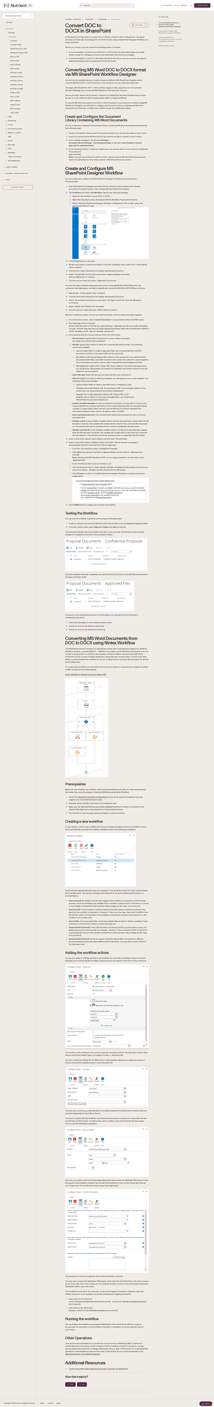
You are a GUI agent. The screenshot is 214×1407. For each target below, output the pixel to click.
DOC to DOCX (15, 65)
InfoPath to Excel (16, 85)
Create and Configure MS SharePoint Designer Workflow (170, 32)
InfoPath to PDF (16, 73)
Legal (58, 1403)
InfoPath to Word (16, 77)
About (42, 1403)
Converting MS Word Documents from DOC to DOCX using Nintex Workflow (170, 39)
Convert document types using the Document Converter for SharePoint (98, 1369)
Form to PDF (15, 97)
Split (9, 137)
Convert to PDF (16, 45)
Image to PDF (15, 105)
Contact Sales (202, 5)
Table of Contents (14, 157)
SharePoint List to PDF (18, 49)
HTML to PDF (15, 93)
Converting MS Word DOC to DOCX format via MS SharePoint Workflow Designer (170, 25)
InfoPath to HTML (16, 89)
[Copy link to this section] (62, 72)
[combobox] (147, 25)
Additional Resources (166, 46)
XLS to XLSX (14, 69)
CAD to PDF (14, 113)
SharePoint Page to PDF (19, 53)
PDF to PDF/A (15, 101)
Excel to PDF (14, 61)
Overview (9, 22)
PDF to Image (15, 109)
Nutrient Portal (18, 187)
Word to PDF (15, 57)
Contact (50, 1403)
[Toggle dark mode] (191, 5)
